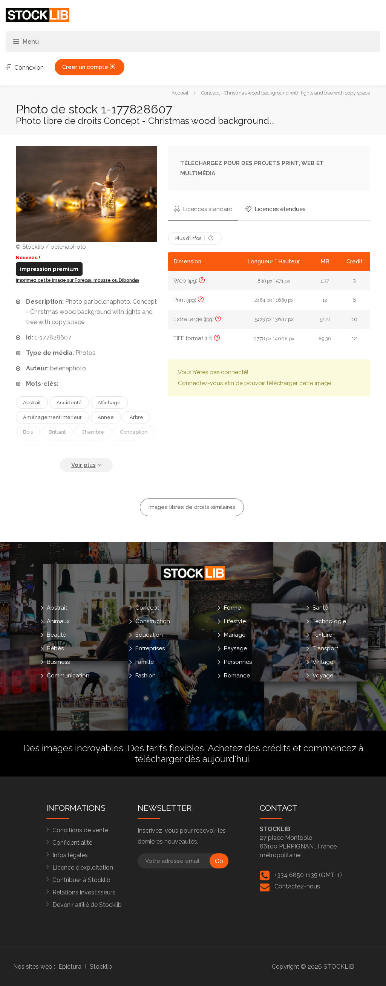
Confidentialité (72, 842)
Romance (237, 675)
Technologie (329, 621)
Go (219, 861)
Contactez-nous (297, 886)
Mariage (234, 634)
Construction (152, 621)
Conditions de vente (80, 830)
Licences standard (207, 209)
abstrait (32, 402)
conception (133, 432)
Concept (147, 607)
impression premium (49, 269)
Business (58, 662)
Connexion (28, 67)
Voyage (322, 675)
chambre (92, 432)
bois (28, 432)
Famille (144, 662)
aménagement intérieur (52, 417)
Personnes (238, 662)
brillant (57, 432)
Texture (322, 634)
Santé (320, 607)
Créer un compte (86, 67)
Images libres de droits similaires (192, 507)
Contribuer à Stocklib (81, 880)
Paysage (235, 648)
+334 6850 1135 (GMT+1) (308, 875)
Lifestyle (235, 621)
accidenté (69, 402)
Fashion (145, 675)
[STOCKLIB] (37, 14)
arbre (136, 417)
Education (149, 634)
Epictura (69, 966)
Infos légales (70, 855)
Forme (232, 607)
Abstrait (57, 607)
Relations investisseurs (83, 892)
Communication (68, 675)
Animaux (58, 621)
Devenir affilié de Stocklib (87, 904)
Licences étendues (279, 209)
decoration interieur (77, 446)
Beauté (56, 634)
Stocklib (101, 966)
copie (30, 446)
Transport (325, 648)
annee (106, 417)
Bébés (55, 648)
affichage (109, 402)
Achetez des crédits (249, 748)
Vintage (322, 662)
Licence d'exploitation (82, 867)
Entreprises (150, 648)
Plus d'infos (188, 238)
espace (125, 446)
